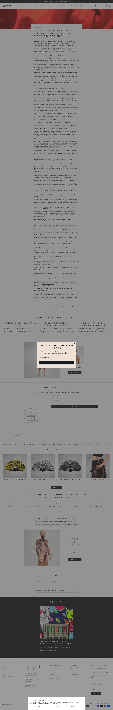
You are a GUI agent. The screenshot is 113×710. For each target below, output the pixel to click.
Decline (73, 706)
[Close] (74, 343)
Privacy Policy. (57, 703)
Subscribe (56, 362)
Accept (56, 706)
